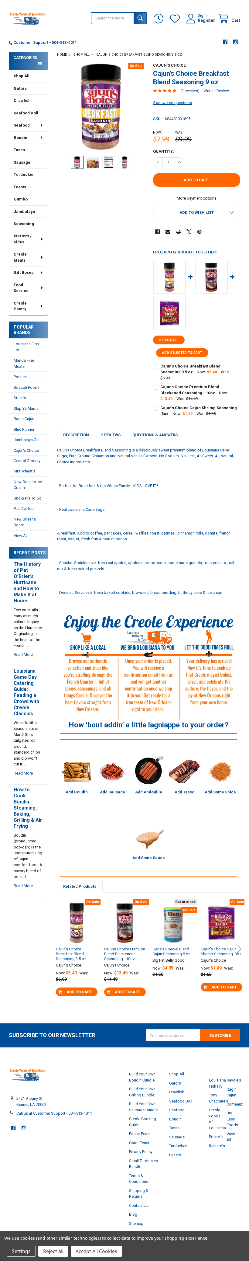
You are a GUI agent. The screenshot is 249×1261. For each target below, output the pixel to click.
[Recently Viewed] (159, 18)
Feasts (20, 187)
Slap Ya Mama (26, 408)
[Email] (167, 231)
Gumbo (21, 199)
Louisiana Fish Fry (26, 347)
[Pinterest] (199, 231)
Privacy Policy (140, 1151)
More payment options (197, 198)
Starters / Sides (23, 239)
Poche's (20, 376)
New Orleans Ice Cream (28, 484)
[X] (188, 231)
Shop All (21, 76)
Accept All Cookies (96, 1251)
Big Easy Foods (232, 1119)
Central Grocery (27, 460)
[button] (196, 212)
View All (21, 535)
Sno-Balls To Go (28, 498)
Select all (168, 340)
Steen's (20, 397)
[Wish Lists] (176, 18)
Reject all (53, 1251)
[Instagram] (235, 41)
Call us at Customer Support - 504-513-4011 (54, 1113)
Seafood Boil (26, 113)
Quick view (79, 950)
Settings (21, 1251)
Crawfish (22, 100)
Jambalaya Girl (26, 439)
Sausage (22, 162)
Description (76, 435)
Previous (59, 949)
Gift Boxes (23, 272)
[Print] (178, 231)
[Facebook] (225, 41)
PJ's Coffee (23, 508)
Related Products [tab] (79, 886)
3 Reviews (111, 435)
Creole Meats (20, 257)
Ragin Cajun (24, 418)
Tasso (19, 150)
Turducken (24, 174)
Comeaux (235, 1104)
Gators (20, 88)
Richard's (217, 1146)
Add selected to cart (182, 353)
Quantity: (163, 151)
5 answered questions (172, 102)
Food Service (21, 288)
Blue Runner (24, 429)
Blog (133, 1214)
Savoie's (234, 1080)
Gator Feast (139, 1143)
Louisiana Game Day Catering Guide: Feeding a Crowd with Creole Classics (26, 692)
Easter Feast (140, 1133)
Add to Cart (79, 992)
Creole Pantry (20, 306)
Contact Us (138, 1205)
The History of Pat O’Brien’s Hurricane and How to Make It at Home (27, 582)
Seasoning (24, 223)
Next (238, 949)
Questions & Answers (155, 435)
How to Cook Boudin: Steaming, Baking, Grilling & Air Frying (28, 808)
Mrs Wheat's (24, 471)
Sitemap (136, 1223)
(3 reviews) (190, 91)
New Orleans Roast (25, 522)
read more (23, 654)
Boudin (20, 137)
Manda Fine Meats (24, 363)
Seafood (22, 125)
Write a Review (216, 91)
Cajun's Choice (26, 450)
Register (206, 20)
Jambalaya (24, 211)
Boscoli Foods (26, 387)
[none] (100, 106)
